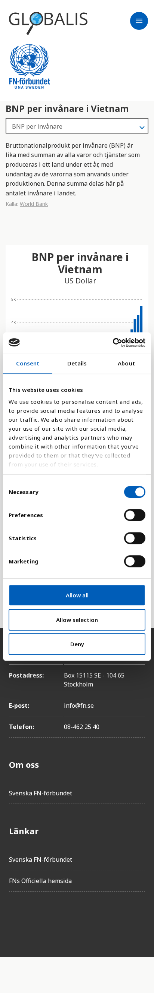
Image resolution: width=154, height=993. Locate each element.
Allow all (77, 595)
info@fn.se (79, 705)
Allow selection (77, 619)
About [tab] (126, 363)
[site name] (48, 23)
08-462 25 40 (81, 727)
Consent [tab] (28, 363)
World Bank (34, 203)
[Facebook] (15, 918)
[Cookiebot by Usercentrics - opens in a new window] (112, 343)
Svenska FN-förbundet (40, 793)
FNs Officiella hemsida (40, 881)
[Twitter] (36, 918)
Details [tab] (77, 363)
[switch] (134, 515)
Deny (77, 644)
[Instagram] (57, 918)
